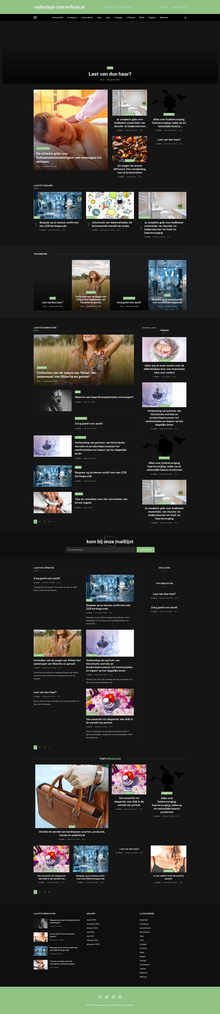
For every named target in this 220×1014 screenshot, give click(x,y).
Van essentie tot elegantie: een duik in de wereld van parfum (109, 721)
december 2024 (93, 924)
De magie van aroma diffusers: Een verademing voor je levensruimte (130, 169)
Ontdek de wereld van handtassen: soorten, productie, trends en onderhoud (72, 833)
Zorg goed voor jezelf (129, 302)
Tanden (143, 969)
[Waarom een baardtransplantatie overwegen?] (53, 400)
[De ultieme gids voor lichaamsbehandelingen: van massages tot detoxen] (71, 130)
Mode (142, 17)
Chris (102, 80)
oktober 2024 (92, 928)
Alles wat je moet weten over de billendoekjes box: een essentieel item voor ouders (164, 369)
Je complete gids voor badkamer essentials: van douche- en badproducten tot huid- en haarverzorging (129, 123)
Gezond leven (43, 148)
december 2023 (93, 944)
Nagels (152, 17)
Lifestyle (131, 17)
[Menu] (35, 17)
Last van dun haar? (110, 74)
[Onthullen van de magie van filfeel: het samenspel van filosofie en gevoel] (91, 285)
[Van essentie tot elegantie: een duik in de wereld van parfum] (110, 702)
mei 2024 (90, 936)
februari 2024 (92, 940)
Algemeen (91, 292)
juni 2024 (90, 932)
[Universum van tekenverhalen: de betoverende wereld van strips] (110, 205)
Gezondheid (87, 17)
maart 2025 (91, 920)
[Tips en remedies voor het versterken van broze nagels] (53, 502)
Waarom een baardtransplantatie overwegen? (104, 397)
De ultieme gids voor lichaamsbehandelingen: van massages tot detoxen (69, 158)
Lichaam (118, 17)
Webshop (143, 973)
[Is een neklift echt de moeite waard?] (169, 859)
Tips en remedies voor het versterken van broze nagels (101, 500)
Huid (108, 17)
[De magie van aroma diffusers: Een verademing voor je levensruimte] (129, 149)
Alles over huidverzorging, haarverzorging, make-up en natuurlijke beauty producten (169, 123)
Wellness (164, 17)
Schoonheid (57, 17)
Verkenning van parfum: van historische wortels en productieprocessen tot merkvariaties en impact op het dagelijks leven (101, 448)
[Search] (185, 17)
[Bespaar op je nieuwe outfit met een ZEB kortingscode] (57, 205)
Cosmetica (72, 17)
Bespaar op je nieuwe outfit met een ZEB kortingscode (59, 224)
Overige (90, 217)
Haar (99, 17)
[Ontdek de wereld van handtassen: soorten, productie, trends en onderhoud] (71, 796)
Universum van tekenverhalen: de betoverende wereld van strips (112, 224)
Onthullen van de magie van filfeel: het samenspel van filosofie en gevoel (90, 299)
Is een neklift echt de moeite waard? (117, 7)
